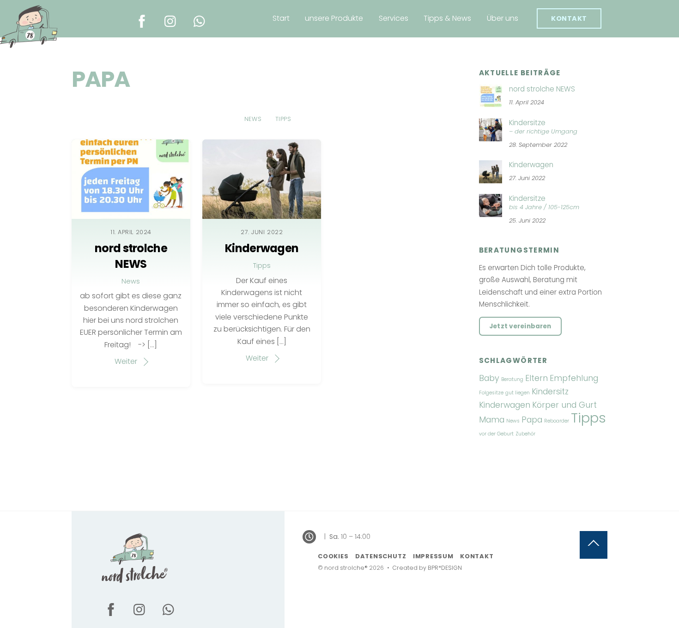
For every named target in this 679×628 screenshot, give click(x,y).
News (252, 119)
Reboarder (556, 420)
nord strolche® (346, 568)
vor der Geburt (496, 433)
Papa (531, 419)
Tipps (283, 119)
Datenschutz (380, 556)
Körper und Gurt (564, 405)
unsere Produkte (334, 18)
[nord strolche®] (134, 582)
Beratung (512, 379)
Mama (491, 419)
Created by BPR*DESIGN (427, 568)
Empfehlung (574, 378)
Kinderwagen (261, 248)
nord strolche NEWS (131, 256)
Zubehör (525, 433)
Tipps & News (447, 18)
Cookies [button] (333, 556)
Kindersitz (550, 391)
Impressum (433, 556)
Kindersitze (543, 127)
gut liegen (517, 392)
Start (281, 18)
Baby (489, 378)
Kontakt (569, 18)
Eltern (536, 378)
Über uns (502, 18)
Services (393, 18)
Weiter (126, 361)
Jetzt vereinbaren (520, 326)
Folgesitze (491, 392)
